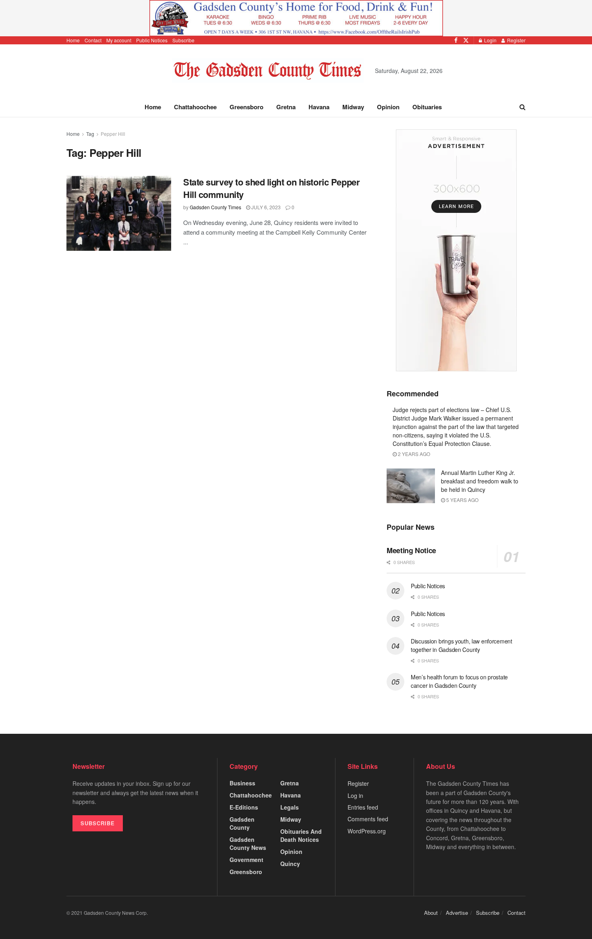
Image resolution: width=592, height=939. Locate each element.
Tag (90, 133)
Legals (289, 807)
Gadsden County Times (215, 207)
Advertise (457, 912)
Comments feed (368, 819)
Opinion (388, 106)
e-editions (244, 807)
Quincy (290, 864)
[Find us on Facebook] (455, 40)
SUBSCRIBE (98, 823)
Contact (93, 40)
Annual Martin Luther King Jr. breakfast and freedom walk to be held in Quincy (479, 480)
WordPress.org (367, 831)
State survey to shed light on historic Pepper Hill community (271, 188)
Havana (318, 106)
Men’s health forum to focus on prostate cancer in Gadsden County (459, 681)
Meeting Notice (411, 550)
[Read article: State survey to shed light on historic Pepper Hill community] (118, 213)
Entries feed (363, 807)
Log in (355, 795)
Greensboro (246, 106)
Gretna (286, 106)
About (431, 912)
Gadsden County (242, 823)
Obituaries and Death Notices (301, 835)
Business (242, 783)
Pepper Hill (113, 133)
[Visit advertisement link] (296, 18)
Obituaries (427, 106)
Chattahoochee (195, 106)
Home (73, 40)
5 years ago (461, 499)
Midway (353, 106)
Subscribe (183, 40)
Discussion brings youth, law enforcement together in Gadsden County (461, 645)
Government (246, 860)
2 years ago (413, 453)
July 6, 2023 (265, 207)
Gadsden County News (248, 843)
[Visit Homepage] (268, 70)
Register (516, 40)
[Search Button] (523, 107)
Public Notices (152, 40)
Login (490, 40)
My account (118, 40)
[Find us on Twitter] (466, 40)
